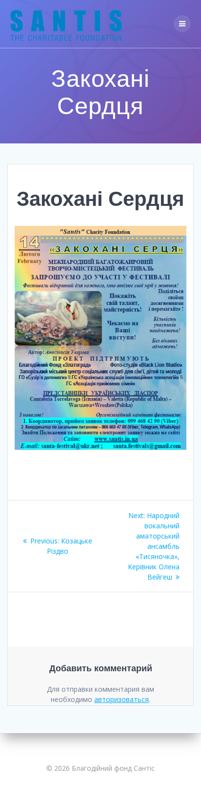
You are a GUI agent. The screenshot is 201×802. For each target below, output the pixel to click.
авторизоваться (121, 699)
